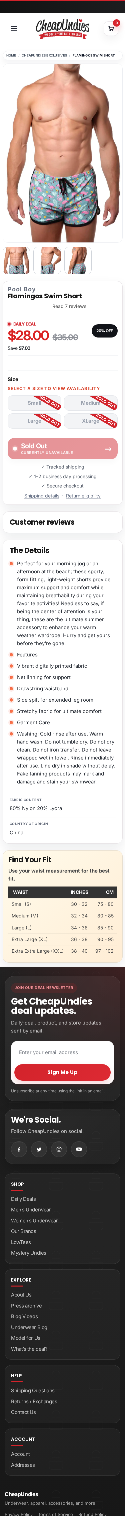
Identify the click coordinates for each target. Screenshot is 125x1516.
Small (34, 403)
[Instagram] (59, 1149)
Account (20, 1454)
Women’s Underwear (34, 1220)
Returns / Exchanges (34, 1401)
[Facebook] (19, 1149)
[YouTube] (79, 1149)
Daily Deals (23, 1199)
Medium (91, 403)
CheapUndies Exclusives (44, 55)
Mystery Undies (28, 1253)
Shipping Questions (33, 1390)
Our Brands (23, 1231)
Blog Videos (24, 1316)
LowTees (21, 1242)
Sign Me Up (62, 1072)
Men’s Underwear (31, 1209)
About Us (21, 1295)
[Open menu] (14, 28)
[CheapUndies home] (62, 29)
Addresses (23, 1465)
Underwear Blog (29, 1327)
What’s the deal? (29, 1349)
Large (34, 421)
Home (11, 55)
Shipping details (41, 495)
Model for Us (25, 1338)
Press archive (26, 1306)
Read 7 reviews (69, 306)
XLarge (90, 421)
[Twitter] (39, 1149)
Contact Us (23, 1412)
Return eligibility (83, 495)
